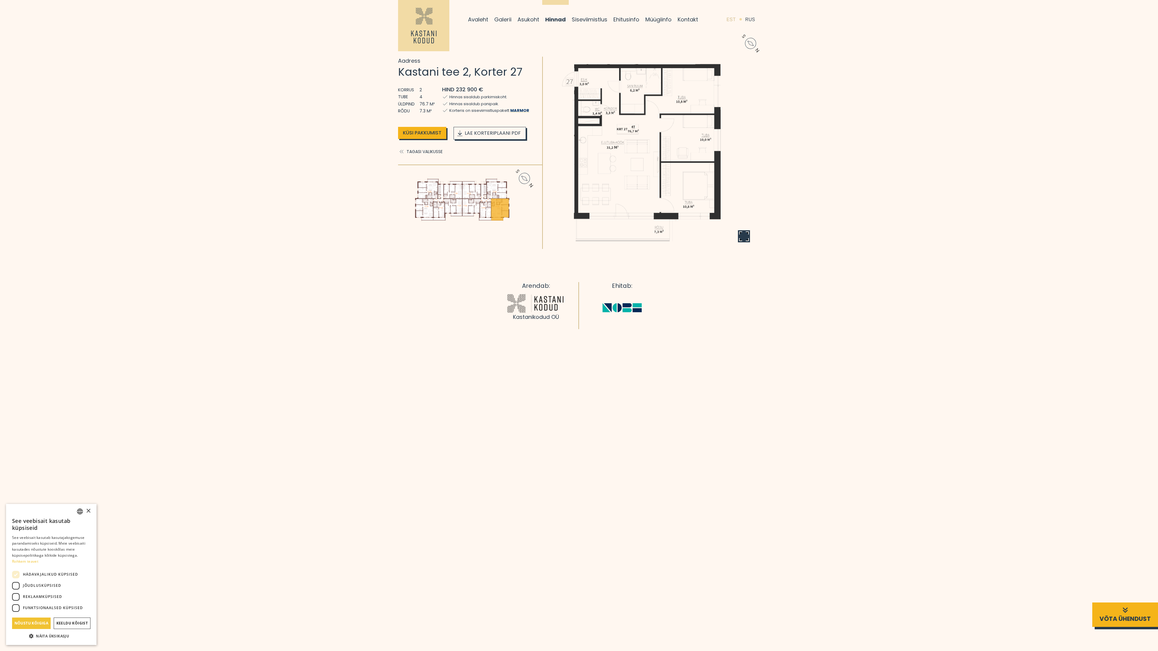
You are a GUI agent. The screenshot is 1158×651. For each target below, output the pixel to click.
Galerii (502, 19)
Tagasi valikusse (425, 152)
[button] (51, 636)
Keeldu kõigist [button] (72, 623)
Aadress (409, 60)
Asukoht (528, 19)
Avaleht (478, 19)
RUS (750, 19)
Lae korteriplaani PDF (493, 133)
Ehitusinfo (626, 19)
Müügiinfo (658, 19)
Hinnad (555, 19)
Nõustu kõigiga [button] (31, 623)
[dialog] (51, 574)
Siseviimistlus (589, 19)
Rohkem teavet (25, 561)
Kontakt (688, 19)
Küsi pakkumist (422, 132)
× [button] (88, 511)
